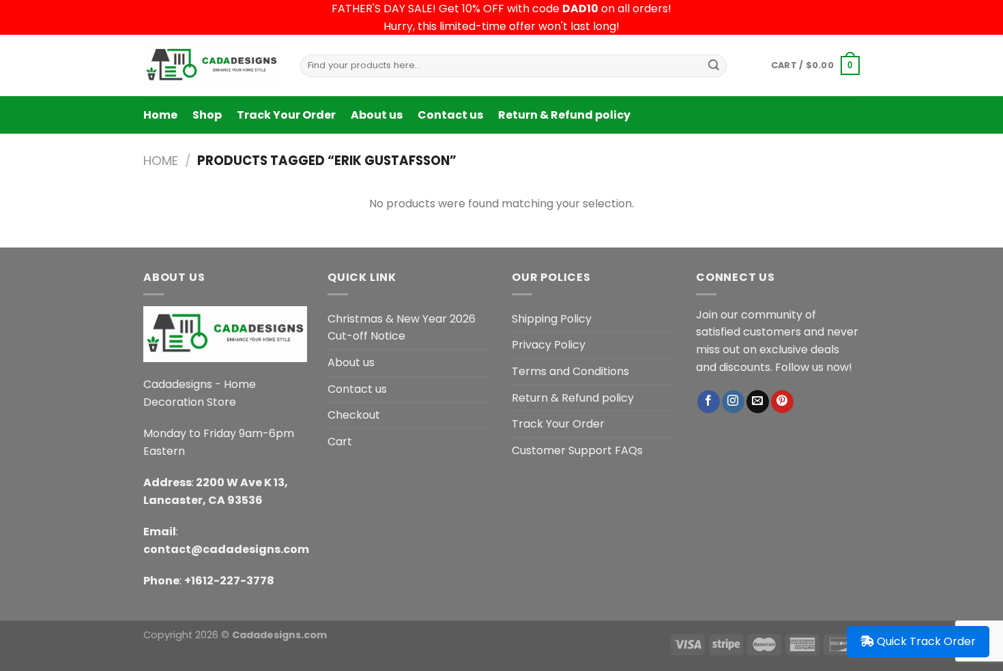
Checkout (354, 415)
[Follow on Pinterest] (782, 401)
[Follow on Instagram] (733, 401)
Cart (340, 441)
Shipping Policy (552, 319)
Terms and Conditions (570, 371)
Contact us (450, 115)
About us (377, 115)
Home (160, 115)
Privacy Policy (548, 345)
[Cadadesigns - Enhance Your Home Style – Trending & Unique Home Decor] (211, 65)
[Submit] (713, 65)
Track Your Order (286, 115)
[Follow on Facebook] (708, 401)
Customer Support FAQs (577, 450)
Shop (207, 115)
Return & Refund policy (564, 115)
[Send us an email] (757, 401)
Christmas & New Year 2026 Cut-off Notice (402, 327)
